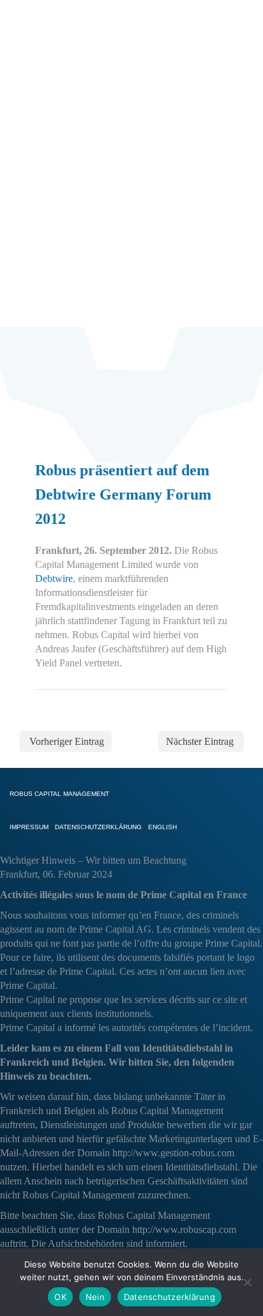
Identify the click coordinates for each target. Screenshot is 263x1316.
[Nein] (247, 1282)
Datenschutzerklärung (169, 1297)
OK (60, 1297)
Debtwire (54, 578)
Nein (95, 1297)
